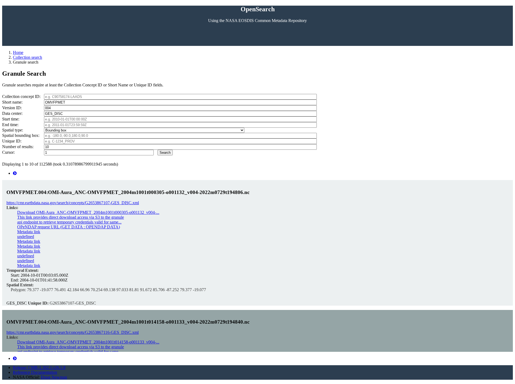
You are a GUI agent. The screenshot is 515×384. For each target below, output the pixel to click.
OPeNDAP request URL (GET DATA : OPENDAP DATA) (68, 227)
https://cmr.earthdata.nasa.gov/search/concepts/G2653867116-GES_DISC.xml (72, 332)
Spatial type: (12, 130)
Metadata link (28, 231)
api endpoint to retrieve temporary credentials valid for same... (69, 222)
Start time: (10, 119)
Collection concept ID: (21, 96)
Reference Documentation (35, 372)
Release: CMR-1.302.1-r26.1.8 (39, 367)
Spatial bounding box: (20, 135)
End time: (10, 124)
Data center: (12, 113)
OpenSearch (258, 9)
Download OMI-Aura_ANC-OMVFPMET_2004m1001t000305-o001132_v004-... (88, 212)
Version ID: (12, 107)
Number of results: (18, 146)
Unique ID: (11, 141)
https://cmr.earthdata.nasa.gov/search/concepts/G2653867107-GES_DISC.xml (72, 202)
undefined (25, 236)
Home (18, 52)
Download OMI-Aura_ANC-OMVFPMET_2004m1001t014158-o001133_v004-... (88, 342)
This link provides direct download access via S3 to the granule (70, 217)
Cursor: (8, 152)
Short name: (12, 102)
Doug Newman (54, 377)
